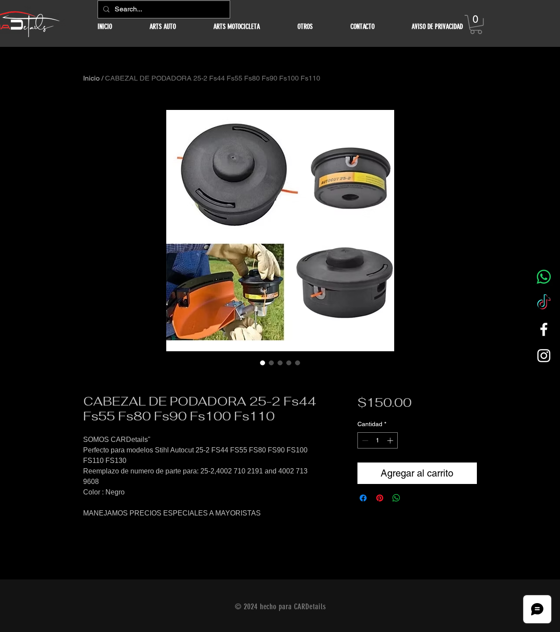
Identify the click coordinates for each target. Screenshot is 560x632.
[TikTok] (544, 303)
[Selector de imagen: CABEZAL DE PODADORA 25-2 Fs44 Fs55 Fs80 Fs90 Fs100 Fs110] (262, 362)
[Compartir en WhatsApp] (396, 498)
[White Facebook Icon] (544, 329)
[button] (163, 26)
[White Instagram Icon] (544, 355)
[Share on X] (413, 498)
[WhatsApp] (544, 277)
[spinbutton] (377, 440)
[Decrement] (364, 440)
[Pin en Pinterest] (379, 498)
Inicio (91, 78)
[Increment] (390, 440)
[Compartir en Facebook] (363, 498)
